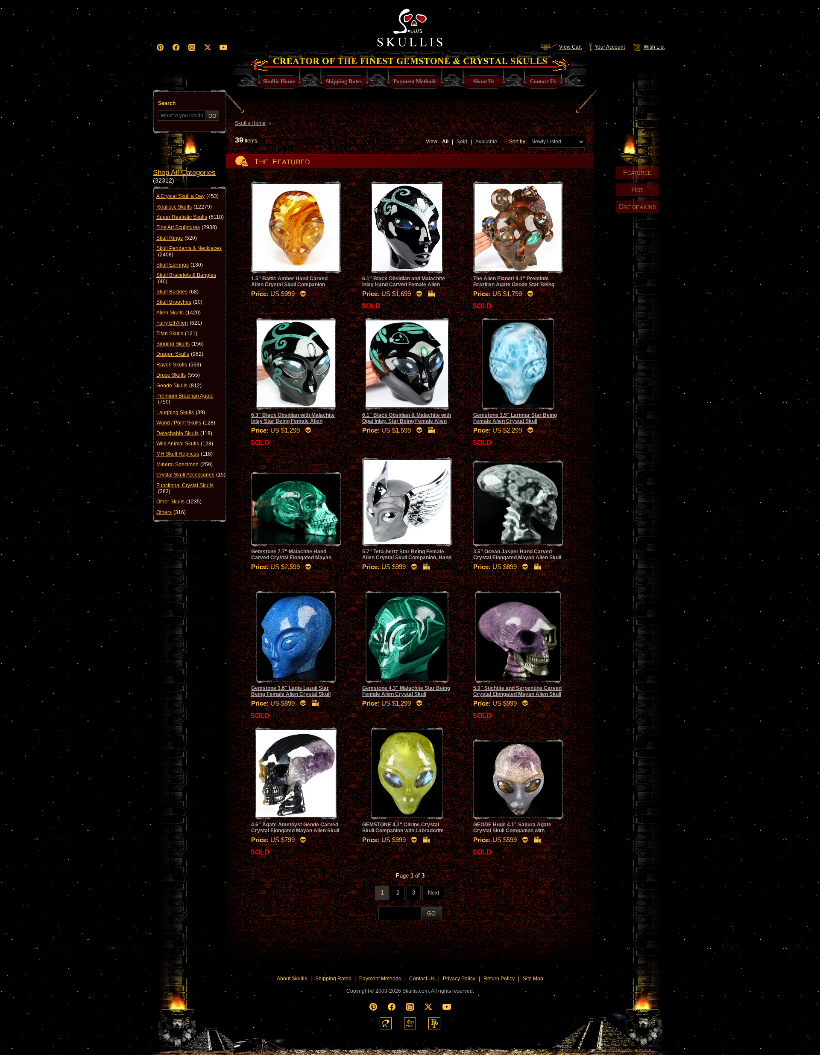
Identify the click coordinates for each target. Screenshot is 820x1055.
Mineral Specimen (184, 465)
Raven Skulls (178, 365)
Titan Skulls (176, 334)
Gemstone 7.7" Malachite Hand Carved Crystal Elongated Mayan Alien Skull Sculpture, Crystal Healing (291, 561)
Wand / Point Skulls (185, 423)
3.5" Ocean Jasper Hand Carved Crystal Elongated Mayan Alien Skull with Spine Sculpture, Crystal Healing (518, 558)
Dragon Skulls (179, 354)
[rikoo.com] (386, 1023)
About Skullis (292, 979)
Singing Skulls (180, 344)
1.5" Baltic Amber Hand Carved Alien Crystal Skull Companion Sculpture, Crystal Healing (289, 285)
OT (637, 189)
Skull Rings (176, 238)
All (445, 142)
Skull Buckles (177, 292)
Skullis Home (250, 123)
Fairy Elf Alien (179, 323)
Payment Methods (380, 979)
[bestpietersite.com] (434, 1023)
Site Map (533, 979)
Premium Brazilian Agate (185, 399)
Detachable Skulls (184, 433)
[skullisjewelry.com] (410, 1023)
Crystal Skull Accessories (191, 475)
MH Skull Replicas (184, 454)
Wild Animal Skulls (184, 444)
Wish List (654, 47)
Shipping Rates (333, 979)
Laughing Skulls (180, 413)
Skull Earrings (179, 265)
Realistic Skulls (184, 207)
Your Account (609, 47)
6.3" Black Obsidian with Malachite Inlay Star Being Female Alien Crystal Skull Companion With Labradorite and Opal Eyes (293, 424)
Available (486, 142)
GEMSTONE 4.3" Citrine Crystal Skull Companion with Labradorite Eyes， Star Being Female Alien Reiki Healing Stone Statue (403, 834)
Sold (462, 142)
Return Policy (499, 979)
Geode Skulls (179, 386)
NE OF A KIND (637, 206)
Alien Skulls (178, 313)
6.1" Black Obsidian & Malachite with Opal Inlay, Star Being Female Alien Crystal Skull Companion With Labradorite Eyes (406, 424)
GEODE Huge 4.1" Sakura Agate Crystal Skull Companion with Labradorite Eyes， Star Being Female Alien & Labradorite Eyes (513, 834)
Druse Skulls (178, 375)
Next (433, 892)
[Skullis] (410, 25)
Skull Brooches (179, 302)
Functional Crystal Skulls (185, 488)
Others (171, 512)
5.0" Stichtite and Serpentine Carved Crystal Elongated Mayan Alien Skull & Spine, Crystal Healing (517, 694)
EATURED (637, 172)
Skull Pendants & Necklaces (189, 251)
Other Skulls (179, 502)
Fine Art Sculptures (186, 227)
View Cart (570, 47)
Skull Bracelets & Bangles (186, 278)
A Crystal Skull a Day (187, 196)
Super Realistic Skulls (190, 217)
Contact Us (422, 979)
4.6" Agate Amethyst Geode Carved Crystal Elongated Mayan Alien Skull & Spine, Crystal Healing (295, 831)
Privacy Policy (459, 979)
